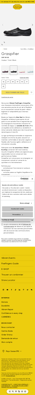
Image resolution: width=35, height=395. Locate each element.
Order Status (6, 335)
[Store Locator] (16, 391)
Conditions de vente (7, 97)
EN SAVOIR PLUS (10, 376)
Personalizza (16, 214)
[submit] (32, 220)
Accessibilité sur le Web (20, 385)
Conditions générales (21, 384)
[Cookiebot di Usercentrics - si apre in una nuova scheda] (21, 179)
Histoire (4, 302)
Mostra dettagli (25, 203)
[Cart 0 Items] (22, 391)
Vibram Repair (7, 309)
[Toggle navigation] (10, 391)
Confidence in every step (12, 313)
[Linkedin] (19, 290)
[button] (32, 25)
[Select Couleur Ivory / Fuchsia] (22, 70)
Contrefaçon (5, 385)
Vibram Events (8, 258)
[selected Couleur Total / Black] (13, 70)
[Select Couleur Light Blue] (30, 70)
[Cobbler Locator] (19, 391)
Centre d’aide (7, 331)
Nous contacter (8, 327)
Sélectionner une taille (15, 92)
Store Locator (8, 280)
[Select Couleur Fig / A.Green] (5, 70)
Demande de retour (9, 338)
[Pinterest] (23, 290)
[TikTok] (15, 290)
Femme (5, 49)
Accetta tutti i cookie (17, 209)
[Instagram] (3, 290)
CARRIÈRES (6, 317)
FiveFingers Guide (10, 263)
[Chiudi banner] (32, 179)
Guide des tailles (24, 77)
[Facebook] (11, 290)
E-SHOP (5, 269)
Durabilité (5, 306)
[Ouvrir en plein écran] (3, 43)
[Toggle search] (13, 391)
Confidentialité (6, 384)
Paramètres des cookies (9, 387)
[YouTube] (7, 290)
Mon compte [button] (6, 342)
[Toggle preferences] (25, 391)
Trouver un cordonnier (12, 274)
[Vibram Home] (17, 6)
